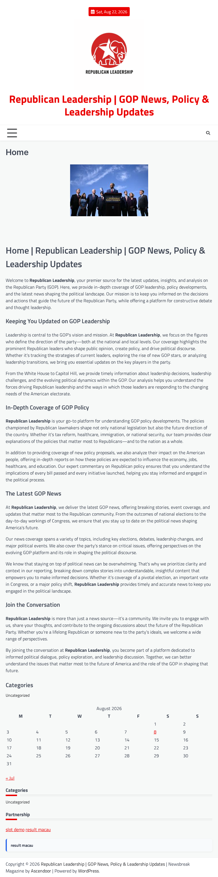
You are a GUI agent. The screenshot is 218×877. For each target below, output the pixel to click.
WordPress (88, 870)
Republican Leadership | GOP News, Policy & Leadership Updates (109, 105)
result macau (38, 829)
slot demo (15, 829)
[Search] (208, 133)
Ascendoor (41, 870)
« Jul (10, 778)
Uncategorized (18, 695)
